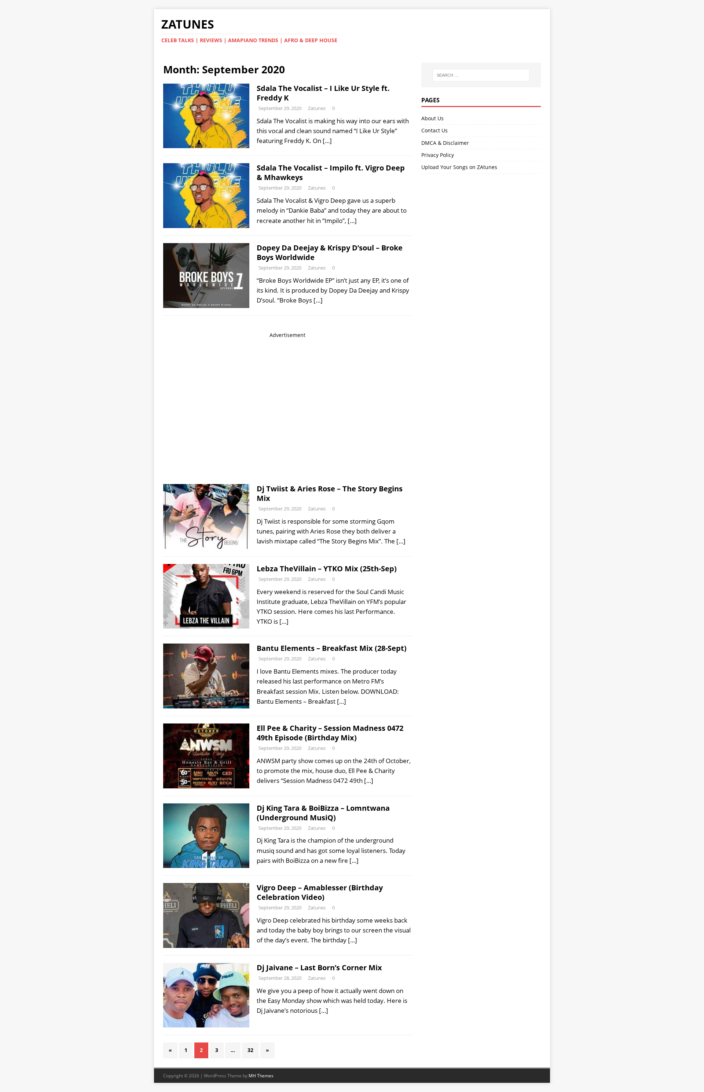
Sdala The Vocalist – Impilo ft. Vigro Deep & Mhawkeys (331, 172)
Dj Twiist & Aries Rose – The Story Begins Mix (330, 493)
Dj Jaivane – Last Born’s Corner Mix (319, 967)
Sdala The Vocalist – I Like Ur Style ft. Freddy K (323, 93)
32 (250, 1050)
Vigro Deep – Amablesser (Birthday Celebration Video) (320, 892)
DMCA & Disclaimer (445, 142)
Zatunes (317, 108)
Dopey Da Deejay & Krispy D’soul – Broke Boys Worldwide (330, 252)
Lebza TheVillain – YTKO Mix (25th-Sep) (327, 569)
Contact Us (434, 130)
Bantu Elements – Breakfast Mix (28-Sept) (332, 648)
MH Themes (261, 1076)
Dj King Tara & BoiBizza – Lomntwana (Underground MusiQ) (323, 812)
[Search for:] (481, 75)
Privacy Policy (437, 154)
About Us (432, 118)
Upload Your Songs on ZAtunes (459, 167)
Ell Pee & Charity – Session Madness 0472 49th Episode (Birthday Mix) (330, 733)
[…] (327, 140)
